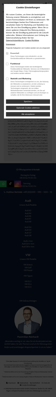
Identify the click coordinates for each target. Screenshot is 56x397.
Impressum (10, 44)
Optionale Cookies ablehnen (28, 108)
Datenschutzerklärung (15, 40)
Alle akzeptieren (28, 114)
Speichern (28, 101)
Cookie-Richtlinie (32, 40)
